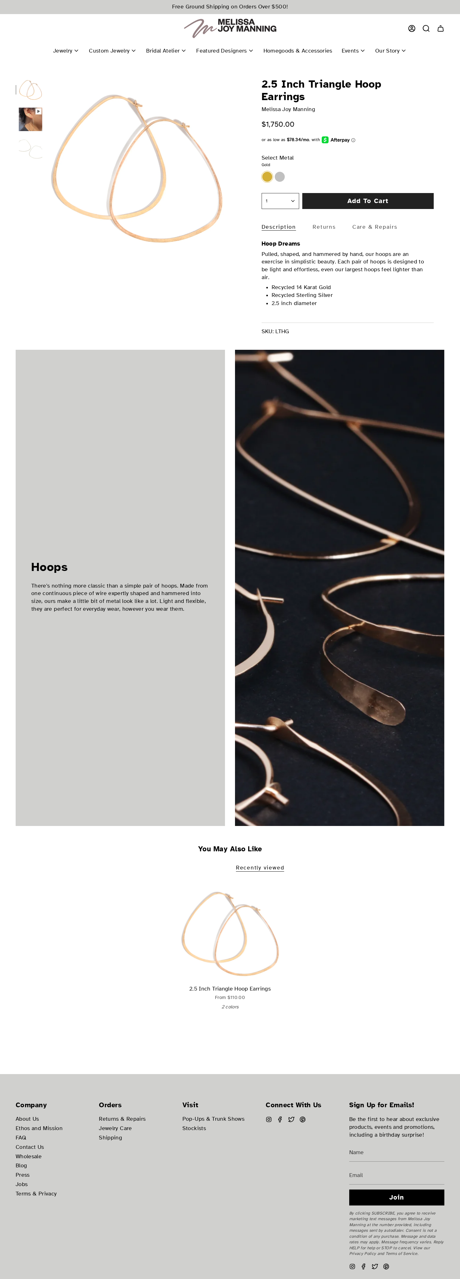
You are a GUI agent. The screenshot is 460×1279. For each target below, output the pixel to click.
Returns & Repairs (122, 1119)
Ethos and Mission (39, 1128)
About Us (27, 1119)
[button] (426, 28)
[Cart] (440, 28)
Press (23, 1175)
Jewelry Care (115, 1128)
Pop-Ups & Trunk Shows (213, 1119)
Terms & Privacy (36, 1193)
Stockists (194, 1128)
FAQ (21, 1137)
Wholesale (29, 1156)
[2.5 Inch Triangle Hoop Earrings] (230, 932)
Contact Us (30, 1147)
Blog (21, 1165)
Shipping (110, 1137)
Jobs (22, 1184)
